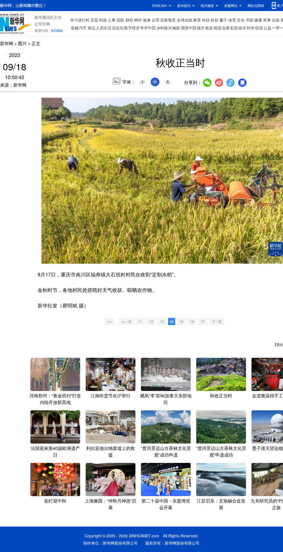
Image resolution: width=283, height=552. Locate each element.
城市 (201, 27)
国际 (120, 20)
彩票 (234, 27)
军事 (267, 20)
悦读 (259, 27)
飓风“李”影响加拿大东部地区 (166, 398)
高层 (94, 20)
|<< (109, 321)
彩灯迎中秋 (55, 500)
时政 (103, 20)
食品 (91, 27)
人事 (112, 20)
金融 (74, 27)
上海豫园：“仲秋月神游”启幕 (110, 503)
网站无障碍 (256, 5)
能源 (217, 27)
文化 (241, 20)
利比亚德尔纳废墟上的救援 (110, 451)
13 (162, 321)
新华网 (6, 43)
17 (203, 321)
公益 (267, 27)
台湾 (155, 20)
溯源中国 (188, 27)
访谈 (275, 20)
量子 (223, 20)
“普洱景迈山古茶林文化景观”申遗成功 (221, 451)
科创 (214, 20)
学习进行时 (80, 20)
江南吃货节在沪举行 (110, 395)
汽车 (83, 27)
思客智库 (168, 20)
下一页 (217, 321)
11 (140, 321)
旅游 (209, 27)
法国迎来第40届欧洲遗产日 (55, 451)
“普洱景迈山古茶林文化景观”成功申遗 (166, 451)
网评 (138, 20)
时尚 (251, 27)
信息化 (118, 27)
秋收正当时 (221, 395)
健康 (258, 20)
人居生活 (103, 27)
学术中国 (148, 27)
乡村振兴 (164, 27)
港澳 (147, 20)
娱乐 (242, 27)
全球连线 (184, 20)
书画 (249, 20)
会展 (226, 27)
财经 (129, 20)
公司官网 (42, 24)
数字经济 (132, 27)
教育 (197, 20)
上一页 (127, 321)
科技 (206, 20)
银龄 (176, 27)
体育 (232, 20)
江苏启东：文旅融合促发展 (221, 503)
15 (181, 321)
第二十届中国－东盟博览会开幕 (166, 503)
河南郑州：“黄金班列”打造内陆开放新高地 (55, 398)
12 (151, 321)
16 (192, 321)
